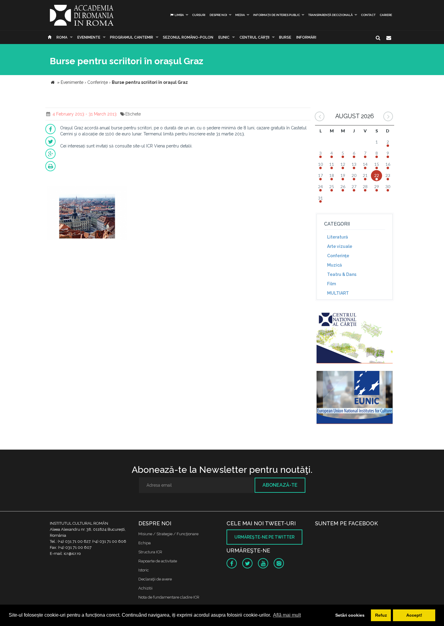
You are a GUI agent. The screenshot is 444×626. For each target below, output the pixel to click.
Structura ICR (150, 552)
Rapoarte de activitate (157, 561)
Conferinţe (338, 255)
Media (240, 15)
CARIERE (386, 15)
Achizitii (145, 588)
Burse (285, 37)
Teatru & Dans (341, 274)
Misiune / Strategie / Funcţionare (168, 534)
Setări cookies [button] (350, 615)
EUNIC (224, 37)
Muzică (334, 265)
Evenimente (88, 37)
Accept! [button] (414, 615)
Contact (368, 15)
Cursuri (198, 15)
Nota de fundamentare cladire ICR (168, 597)
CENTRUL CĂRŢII (254, 37)
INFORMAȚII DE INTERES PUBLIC (276, 15)
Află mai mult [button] (287, 615)
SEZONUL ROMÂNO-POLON (188, 37)
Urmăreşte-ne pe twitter (264, 537)
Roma (61, 37)
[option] (87, 214)
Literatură (337, 237)
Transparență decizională (330, 15)
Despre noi (218, 15)
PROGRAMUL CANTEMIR (131, 37)
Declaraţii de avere (155, 579)
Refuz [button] (381, 615)
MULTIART (338, 293)
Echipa (144, 543)
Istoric (143, 570)
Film (331, 283)
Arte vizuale (339, 246)
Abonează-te (280, 485)
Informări (306, 37)
